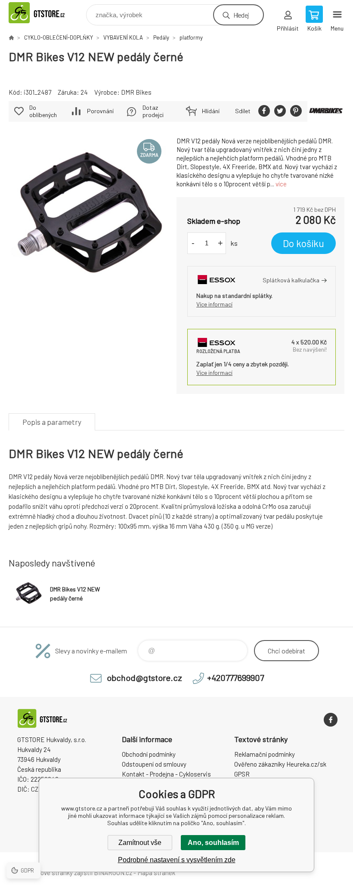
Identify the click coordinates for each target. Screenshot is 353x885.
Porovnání (100, 110)
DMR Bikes (136, 92)
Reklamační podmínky (264, 754)
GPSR (242, 774)
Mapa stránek (156, 872)
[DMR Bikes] (325, 111)
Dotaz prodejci (153, 111)
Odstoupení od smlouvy (154, 764)
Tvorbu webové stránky (41, 872)
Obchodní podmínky (149, 754)
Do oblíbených (43, 111)
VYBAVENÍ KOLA (123, 37)
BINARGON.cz (113, 872)
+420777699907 (235, 677)
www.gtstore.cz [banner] (47, 12)
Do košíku (303, 243)
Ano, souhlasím (213, 842)
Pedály (161, 37)
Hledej (241, 15)
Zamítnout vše (139, 842)
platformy (191, 37)
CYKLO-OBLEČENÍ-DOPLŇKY (58, 37)
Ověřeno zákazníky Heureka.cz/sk (280, 764)
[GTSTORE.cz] (11, 37)
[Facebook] (331, 720)
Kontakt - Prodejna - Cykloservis (166, 774)
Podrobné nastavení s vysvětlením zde (176, 859)
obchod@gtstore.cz (144, 677)
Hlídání (211, 110)
